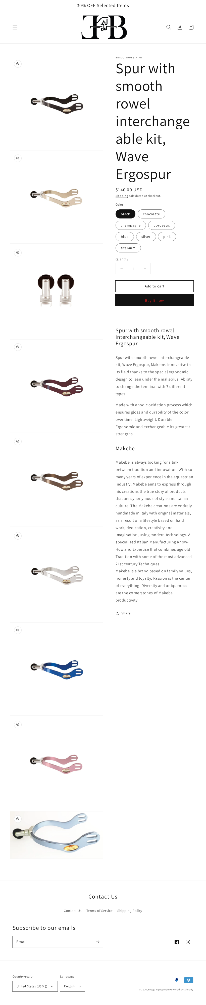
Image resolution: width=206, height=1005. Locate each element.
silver (146, 236)
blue (125, 236)
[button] (15, 27)
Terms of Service (99, 910)
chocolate (151, 214)
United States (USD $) (32, 986)
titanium (128, 248)
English (69, 986)
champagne (131, 225)
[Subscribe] (97, 941)
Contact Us (73, 910)
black (125, 214)
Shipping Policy (129, 910)
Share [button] (126, 613)
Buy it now (154, 300)
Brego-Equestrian (158, 989)
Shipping (122, 196)
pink (167, 236)
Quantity (122, 259)
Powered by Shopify (181, 989)
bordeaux (161, 225)
